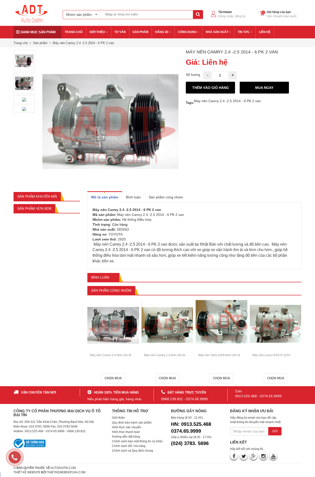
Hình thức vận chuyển (126, 427)
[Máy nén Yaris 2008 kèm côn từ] (221, 323)
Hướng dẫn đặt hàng (126, 436)
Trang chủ (21, 43)
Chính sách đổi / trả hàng (128, 446)
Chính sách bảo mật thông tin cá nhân (137, 441)
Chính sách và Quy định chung (132, 450)
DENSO (123, 229)
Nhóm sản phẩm (79, 14)
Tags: (190, 103)
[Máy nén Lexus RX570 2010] (275, 323)
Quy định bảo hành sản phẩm (132, 422)
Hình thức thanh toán (126, 432)
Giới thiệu (118, 417)
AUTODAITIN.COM (63, 468)
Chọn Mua (113, 378)
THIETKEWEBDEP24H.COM (66, 472)
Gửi (275, 431)
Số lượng (193, 75)
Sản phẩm (40, 43)
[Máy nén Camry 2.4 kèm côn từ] (167, 323)
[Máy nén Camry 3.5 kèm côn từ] (113, 323)
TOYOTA (116, 234)
